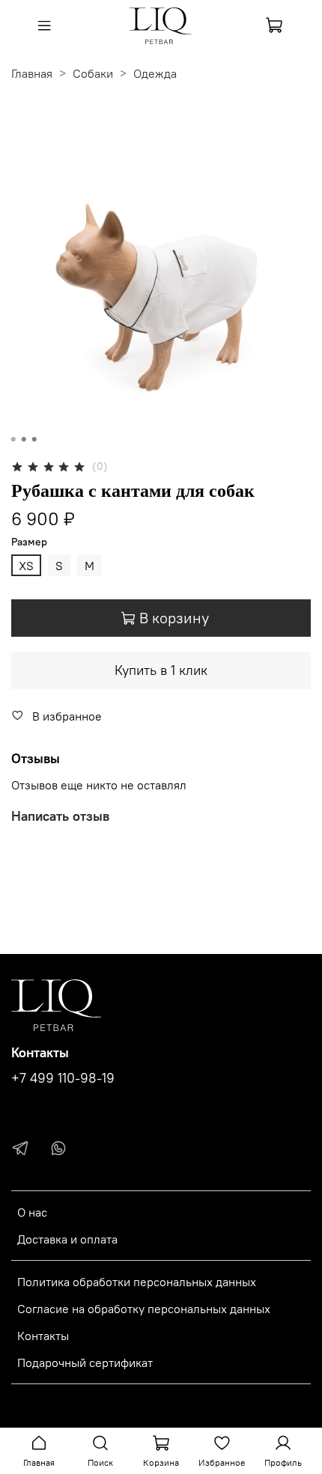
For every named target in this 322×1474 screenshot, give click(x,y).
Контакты (43, 1335)
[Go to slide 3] (34, 439)
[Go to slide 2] (24, 439)
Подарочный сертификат (85, 1362)
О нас (32, 1212)
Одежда (155, 73)
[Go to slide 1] (13, 439)
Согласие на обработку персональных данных (143, 1308)
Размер (29, 542)
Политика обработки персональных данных (136, 1281)
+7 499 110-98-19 (63, 1078)
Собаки (93, 73)
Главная (31, 73)
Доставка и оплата (67, 1239)
